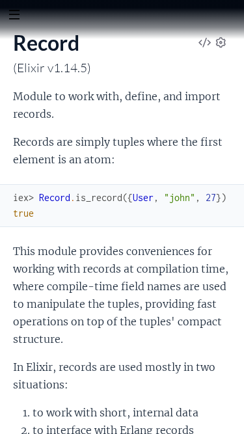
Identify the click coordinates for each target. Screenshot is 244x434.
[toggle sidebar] (14, 16)
